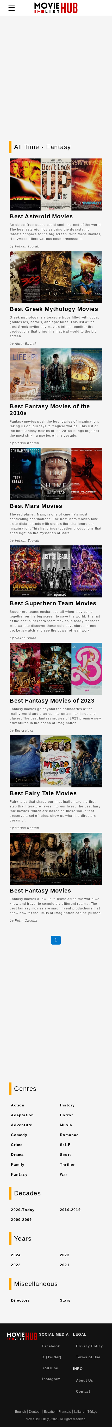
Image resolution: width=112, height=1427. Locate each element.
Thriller (67, 1164)
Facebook (51, 1346)
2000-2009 (21, 1220)
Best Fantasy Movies (40, 890)
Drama (17, 1154)
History (67, 1105)
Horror (66, 1115)
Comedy (19, 1135)
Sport (65, 1154)
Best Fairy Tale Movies (43, 793)
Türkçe (92, 1411)
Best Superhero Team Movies (53, 603)
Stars (65, 1300)
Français (65, 1411)
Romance (69, 1135)
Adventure (21, 1125)
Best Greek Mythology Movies (54, 309)
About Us (84, 1381)
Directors (20, 1300)
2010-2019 (70, 1210)
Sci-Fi (66, 1145)
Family (17, 1164)
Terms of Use (88, 1357)
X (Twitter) (51, 1357)
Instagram (51, 1379)
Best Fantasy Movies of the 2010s (50, 409)
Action (17, 1105)
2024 (16, 1255)
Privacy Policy (89, 1346)
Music (66, 1125)
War (63, 1174)
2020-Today (23, 1210)
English (20, 1411)
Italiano (79, 1411)
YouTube (50, 1368)
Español (49, 1411)
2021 (65, 1265)
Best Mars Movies (36, 506)
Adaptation (22, 1115)
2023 (65, 1255)
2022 (16, 1265)
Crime (17, 1145)
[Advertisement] (56, 82)
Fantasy (19, 1174)
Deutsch (35, 1411)
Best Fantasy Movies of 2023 (52, 700)
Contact (83, 1391)
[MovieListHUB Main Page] (56, 7)
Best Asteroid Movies (41, 216)
